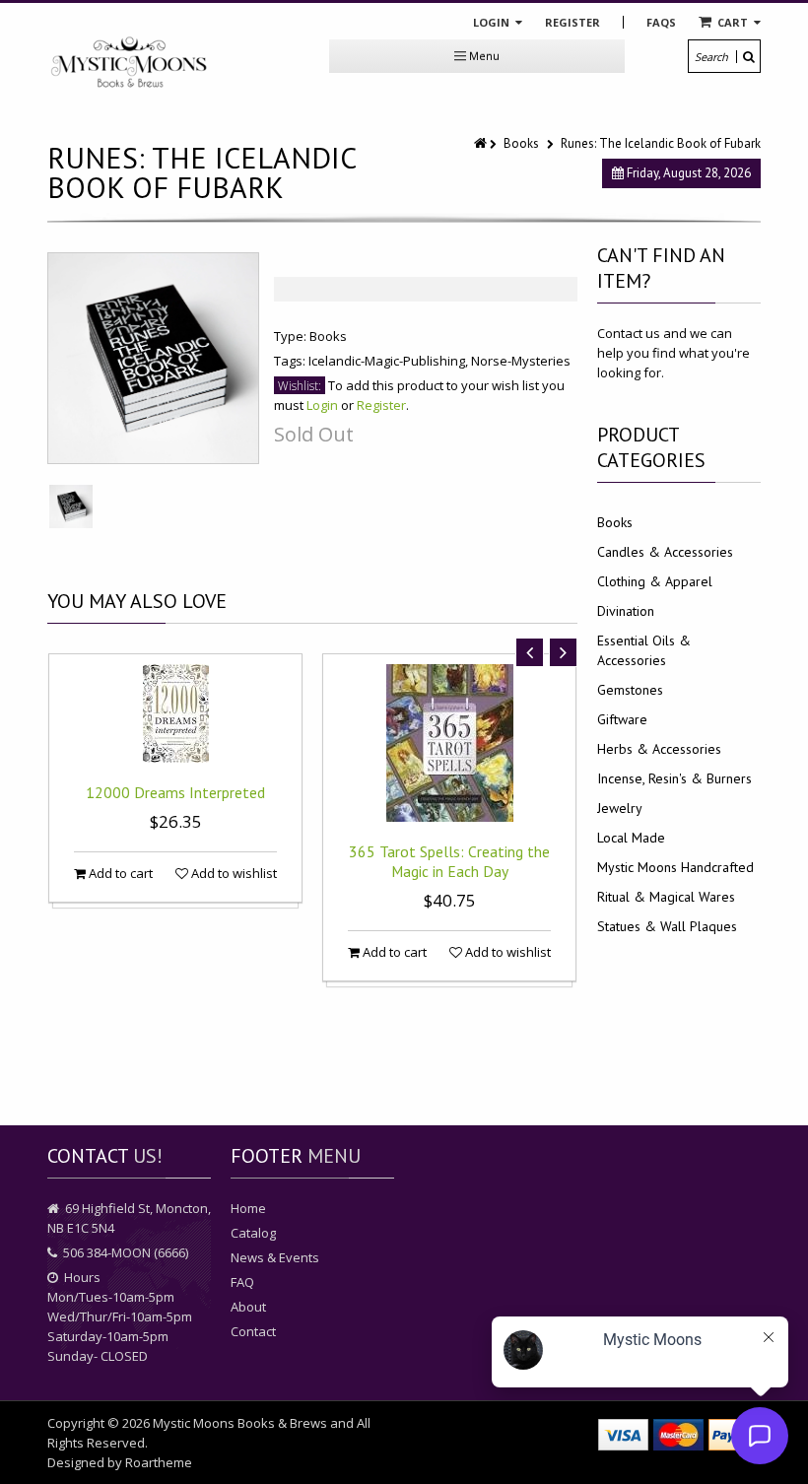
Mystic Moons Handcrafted (675, 867)
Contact (253, 1331)
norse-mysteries (521, 361)
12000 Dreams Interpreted (175, 792)
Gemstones (630, 690)
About (248, 1306)
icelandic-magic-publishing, (389, 361)
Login (492, 22)
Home (248, 1208)
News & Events (275, 1257)
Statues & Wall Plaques (667, 926)
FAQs (661, 22)
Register (572, 22)
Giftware (622, 719)
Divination (625, 611)
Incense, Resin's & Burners (674, 778)
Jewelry (619, 808)
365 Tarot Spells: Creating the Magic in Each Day (449, 861)
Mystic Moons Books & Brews (240, 1423)
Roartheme (158, 1462)
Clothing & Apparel (654, 581)
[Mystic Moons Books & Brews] (129, 63)
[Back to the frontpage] (482, 143)
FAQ (242, 1282)
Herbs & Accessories (659, 749)
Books (521, 143)
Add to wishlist (232, 873)
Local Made (631, 837)
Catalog (253, 1233)
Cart (732, 22)
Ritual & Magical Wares (666, 897)
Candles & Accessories (665, 552)
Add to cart (119, 873)
